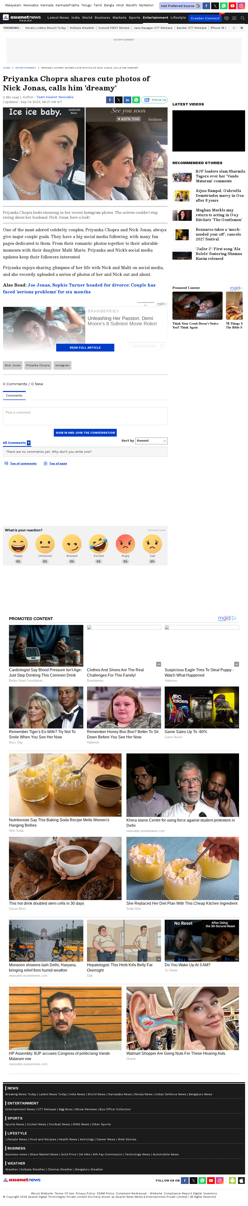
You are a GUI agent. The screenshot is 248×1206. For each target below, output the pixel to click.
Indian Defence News (170, 1094)
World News (97, 1094)
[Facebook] (206, 5)
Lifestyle (178, 17)
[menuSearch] (243, 18)
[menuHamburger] (234, 18)
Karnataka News (120, 1094)
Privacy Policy (85, 1193)
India (75, 17)
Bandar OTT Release (192, 28)
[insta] (241, 5)
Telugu (86, 5)
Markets (119, 17)
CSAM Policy (105, 1193)
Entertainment (155, 17)
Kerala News (143, 1094)
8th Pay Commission (107, 1154)
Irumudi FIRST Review (114, 28)
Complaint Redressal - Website (139, 1193)
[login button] (228, 18)
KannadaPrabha (67, 5)
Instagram (62, 365)
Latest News (58, 17)
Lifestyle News (16, 1139)
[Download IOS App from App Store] (241, 1180)
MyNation (146, 5)
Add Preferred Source (177, 6)
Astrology (87, 1139)
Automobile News (166, 1154)
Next (241, 28)
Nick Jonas (13, 365)
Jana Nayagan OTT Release (153, 28)
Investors (210, 1193)
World (87, 17)
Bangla (109, 5)
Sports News (14, 1124)
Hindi (120, 5)
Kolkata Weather (82, 28)
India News (77, 1094)
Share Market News (44, 1154)
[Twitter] (215, 5)
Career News (105, 1139)
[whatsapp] (224, 5)
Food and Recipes (43, 1139)
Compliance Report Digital (183, 1193)
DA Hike (84, 1154)
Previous (234, 28)
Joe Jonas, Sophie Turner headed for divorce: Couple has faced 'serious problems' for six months (79, 288)
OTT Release (47, 1109)
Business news (16, 1154)
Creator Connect (205, 18)
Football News (59, 1124)
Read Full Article (85, 347)
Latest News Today (53, 1094)
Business (102, 17)
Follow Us (159, 100)
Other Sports (101, 1124)
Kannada (47, 5)
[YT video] (232, 5)
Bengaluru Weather (89, 1169)
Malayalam (13, 5)
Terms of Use (64, 1193)
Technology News (137, 1154)
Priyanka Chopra (38, 365)
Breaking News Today (20, 1094)
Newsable (31, 5)
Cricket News (36, 1124)
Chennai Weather (60, 1169)
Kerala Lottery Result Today (45, 28)
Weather (11, 1169)
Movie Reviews (86, 1109)
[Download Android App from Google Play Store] (232, 1180)
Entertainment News (20, 1109)
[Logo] (23, 18)
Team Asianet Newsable (55, 97)
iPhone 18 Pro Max (224, 28)
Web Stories (127, 1139)
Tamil (97, 5)
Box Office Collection (115, 1109)
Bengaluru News (200, 1094)
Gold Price (68, 1154)
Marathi (131, 5)
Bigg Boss (66, 1109)
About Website (42, 1193)
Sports (134, 17)
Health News (68, 1139)
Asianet (21, 1180)
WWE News (81, 1124)
